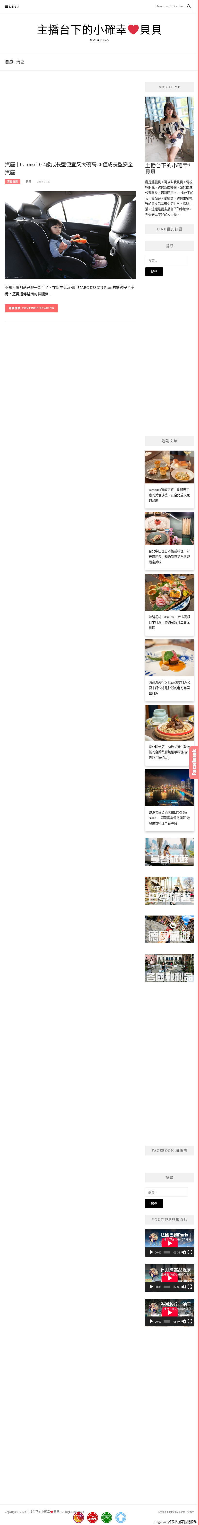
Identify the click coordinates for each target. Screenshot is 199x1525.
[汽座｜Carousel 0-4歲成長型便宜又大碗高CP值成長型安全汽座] (70, 234)
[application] (169, 1243)
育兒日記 (12, 181)
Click (194, 762)
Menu (14, 7)
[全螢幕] (189, 1252)
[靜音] (183, 1252)
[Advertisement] (70, 121)
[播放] (151, 1252)
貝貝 (28, 181)
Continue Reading (38, 308)
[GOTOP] (120, 1518)
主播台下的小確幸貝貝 (99, 30)
